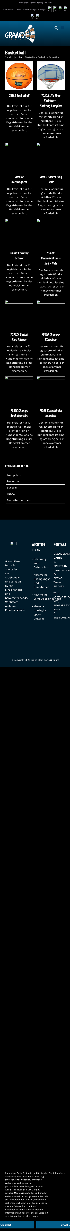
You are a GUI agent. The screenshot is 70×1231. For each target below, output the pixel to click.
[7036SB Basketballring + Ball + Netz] (51, 220)
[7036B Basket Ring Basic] (51, 144)
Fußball (11, 493)
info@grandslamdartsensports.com (35, 3)
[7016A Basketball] (19, 63)
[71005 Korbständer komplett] (51, 378)
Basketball (13, 481)
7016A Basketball (19, 95)
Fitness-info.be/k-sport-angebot (35, 612)
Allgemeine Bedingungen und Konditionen (35, 581)
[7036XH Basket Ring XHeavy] (19, 302)
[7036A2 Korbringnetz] (19, 144)
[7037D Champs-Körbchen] (51, 302)
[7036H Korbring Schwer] (19, 220)
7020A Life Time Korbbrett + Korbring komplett (51, 100)
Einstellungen (56, 1173)
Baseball (12, 487)
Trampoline (14, 475)
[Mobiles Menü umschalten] (63, 28)
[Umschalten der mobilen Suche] (56, 28)
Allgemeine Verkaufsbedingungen (35, 596)
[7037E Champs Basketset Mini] (19, 378)
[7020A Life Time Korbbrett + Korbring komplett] (51, 63)
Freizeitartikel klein (19, 500)
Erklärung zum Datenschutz (35, 563)
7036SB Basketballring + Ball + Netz (51, 258)
